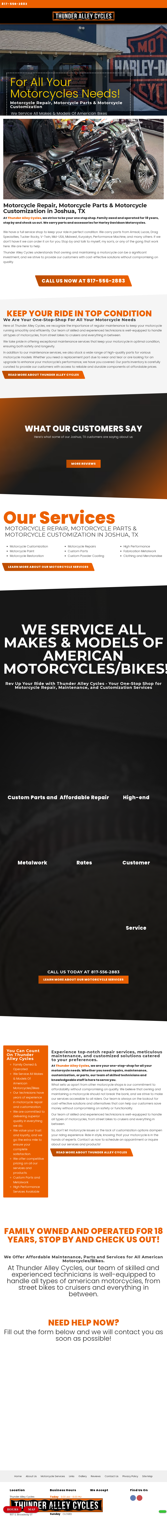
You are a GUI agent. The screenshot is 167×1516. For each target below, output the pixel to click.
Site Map (147, 1476)
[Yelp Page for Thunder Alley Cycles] (139, 1500)
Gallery (82, 1476)
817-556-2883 (14, 4)
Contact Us (111, 1476)
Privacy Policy (130, 1476)
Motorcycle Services (53, 1476)
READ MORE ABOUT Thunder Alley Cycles (43, 375)
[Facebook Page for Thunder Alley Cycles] (133, 1500)
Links (71, 1476)
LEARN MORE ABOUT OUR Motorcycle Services (48, 567)
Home (18, 1476)
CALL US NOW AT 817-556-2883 (83, 280)
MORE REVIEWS (83, 464)
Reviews (96, 1476)
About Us (31, 1476)
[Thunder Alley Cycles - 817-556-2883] (162, 1511)
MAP (31, 1509)
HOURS (12, 1509)
